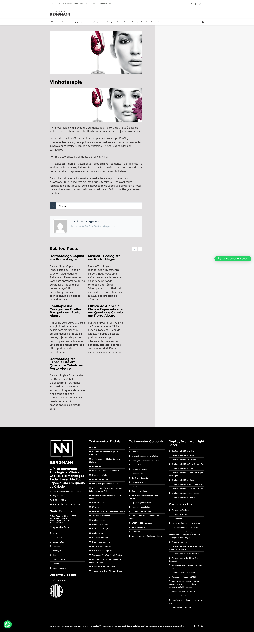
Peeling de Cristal (99, 520)
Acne (94, 447)
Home (53, 21)
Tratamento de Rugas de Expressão (185, 553)
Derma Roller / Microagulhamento (105, 470)
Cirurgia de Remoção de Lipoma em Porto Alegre (186, 601)
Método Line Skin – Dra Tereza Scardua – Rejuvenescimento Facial (106, 489)
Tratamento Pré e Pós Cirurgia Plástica (107, 555)
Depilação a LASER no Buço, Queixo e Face (188, 464)
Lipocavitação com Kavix (141, 502)
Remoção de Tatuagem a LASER (184, 577)
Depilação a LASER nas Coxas (183, 480)
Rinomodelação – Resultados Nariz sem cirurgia (185, 566)
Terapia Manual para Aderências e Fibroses (143, 496)
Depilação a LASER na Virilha (183, 451)
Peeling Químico (98, 533)
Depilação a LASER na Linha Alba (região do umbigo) (186, 474)
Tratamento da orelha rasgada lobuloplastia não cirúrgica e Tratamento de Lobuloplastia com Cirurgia (186, 535)
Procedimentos (95, 21)
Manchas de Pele (98, 502)
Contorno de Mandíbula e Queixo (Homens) (103, 453)
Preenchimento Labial (100, 537)
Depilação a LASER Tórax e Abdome (185, 493)
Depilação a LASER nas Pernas (183, 497)
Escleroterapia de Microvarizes (184, 572)
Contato (144, 21)
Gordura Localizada (139, 491)
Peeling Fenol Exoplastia (102, 529)
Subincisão (136, 531)
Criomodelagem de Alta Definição (145, 456)
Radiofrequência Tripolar (102, 550)
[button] (8, 624)
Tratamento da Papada (101, 516)
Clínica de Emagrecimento (142, 511)
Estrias (134, 486)
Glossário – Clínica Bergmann (103, 566)
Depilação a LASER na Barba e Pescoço (187, 484)
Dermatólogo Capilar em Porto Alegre (67, 257)
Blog (119, 21)
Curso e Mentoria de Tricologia (183, 607)
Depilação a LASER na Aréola (183, 468)
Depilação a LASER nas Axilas (183, 455)
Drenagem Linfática (99, 475)
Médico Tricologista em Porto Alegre (104, 257)
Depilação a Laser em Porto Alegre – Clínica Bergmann (105, 560)
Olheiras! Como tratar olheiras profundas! (108, 511)
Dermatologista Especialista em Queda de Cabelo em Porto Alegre (67, 363)
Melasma (95, 507)
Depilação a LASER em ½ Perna (184, 459)
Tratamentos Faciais (179, 514)
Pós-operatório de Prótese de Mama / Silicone (145, 517)
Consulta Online (131, 21)
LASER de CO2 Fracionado (102, 546)
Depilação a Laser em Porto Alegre (145, 460)
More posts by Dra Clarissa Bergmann (93, 226)
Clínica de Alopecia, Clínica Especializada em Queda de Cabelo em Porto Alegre (105, 310)
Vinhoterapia (66, 82)
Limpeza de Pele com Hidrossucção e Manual (105, 496)
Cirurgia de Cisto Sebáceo (182, 596)
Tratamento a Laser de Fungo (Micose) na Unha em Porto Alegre (186, 547)
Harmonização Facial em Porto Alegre (186, 523)
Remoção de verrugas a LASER (183, 591)
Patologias (109, 21)
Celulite (135, 447)
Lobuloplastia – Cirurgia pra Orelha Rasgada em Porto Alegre (65, 310)
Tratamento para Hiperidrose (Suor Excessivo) (184, 559)
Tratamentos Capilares (180, 510)
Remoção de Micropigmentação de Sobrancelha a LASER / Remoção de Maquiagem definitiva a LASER (184, 584)
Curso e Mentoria (158, 21)
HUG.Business (58, 580)
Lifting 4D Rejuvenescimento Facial (105, 484)
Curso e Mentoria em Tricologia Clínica (107, 571)
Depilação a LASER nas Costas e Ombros (187, 489)
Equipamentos (80, 21)
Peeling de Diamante (100, 524)
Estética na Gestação (100, 479)
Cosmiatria (96, 466)
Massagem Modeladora (141, 507)
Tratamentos (65, 21)
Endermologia (137, 473)
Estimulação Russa (139, 482)
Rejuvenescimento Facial (101, 542)
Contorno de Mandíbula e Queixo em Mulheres (105, 460)
